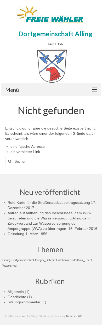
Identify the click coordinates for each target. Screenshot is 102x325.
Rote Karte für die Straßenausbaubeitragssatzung (49, 202)
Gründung (16, 234)
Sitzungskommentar (24, 302)
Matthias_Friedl (82, 260)
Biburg (6, 260)
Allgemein (16, 292)
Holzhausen (63, 260)
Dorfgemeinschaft (23, 260)
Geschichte (17, 297)
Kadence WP (74, 316)
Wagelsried (9, 265)
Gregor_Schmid (45, 260)
